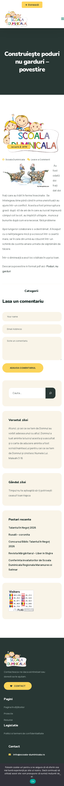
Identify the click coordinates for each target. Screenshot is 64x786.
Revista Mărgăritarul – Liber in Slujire (31, 553)
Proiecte (8, 713)
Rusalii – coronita (19, 534)
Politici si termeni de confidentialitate (24, 733)
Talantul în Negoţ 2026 (22, 527)
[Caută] (50, 393)
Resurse (8, 720)
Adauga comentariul (23, 367)
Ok (32, 781)
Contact (19, 685)
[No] (60, 774)
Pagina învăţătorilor (14, 707)
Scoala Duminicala (15, 159)
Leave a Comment (40, 159)
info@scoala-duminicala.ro (29, 754)
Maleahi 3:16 (16, 458)
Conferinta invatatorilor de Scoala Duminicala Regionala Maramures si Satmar (30, 565)
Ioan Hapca (24, 495)
